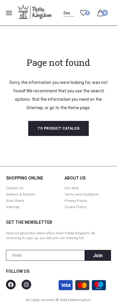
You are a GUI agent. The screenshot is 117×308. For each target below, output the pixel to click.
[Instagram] (26, 284)
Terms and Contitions (81, 194)
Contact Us (14, 188)
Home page (79, 107)
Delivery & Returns (20, 194)
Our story (71, 188)
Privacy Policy (75, 201)
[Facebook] (11, 284)
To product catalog (59, 128)
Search (68, 20)
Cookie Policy (75, 207)
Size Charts (15, 201)
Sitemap (34, 107)
